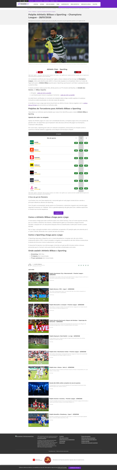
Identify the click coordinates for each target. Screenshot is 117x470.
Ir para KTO (58, 213)
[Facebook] (18, 1)
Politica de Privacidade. (62, 467)
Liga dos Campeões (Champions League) (46, 11)
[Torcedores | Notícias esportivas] (23, 4)
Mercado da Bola (86, 4)
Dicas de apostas (85, 436)
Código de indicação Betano (89, 439)
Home (29, 11)
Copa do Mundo (50, 4)
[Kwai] (26, 1)
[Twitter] (20, 1)
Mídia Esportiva (75, 4)
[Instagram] (22, 1)
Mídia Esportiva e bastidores (67, 439)
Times (57, 4)
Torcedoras (62, 441)
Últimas (42, 4)
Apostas (36, 4)
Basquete (62, 443)
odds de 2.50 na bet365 (68, 95)
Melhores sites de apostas (88, 438)
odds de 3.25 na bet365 (44, 93)
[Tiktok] (18, 439)
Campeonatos (65, 4)
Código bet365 (85, 441)
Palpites (95, 4)
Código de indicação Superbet (89, 443)
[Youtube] (24, 1)
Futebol (61, 436)
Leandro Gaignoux (38, 264)
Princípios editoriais (41, 438)
